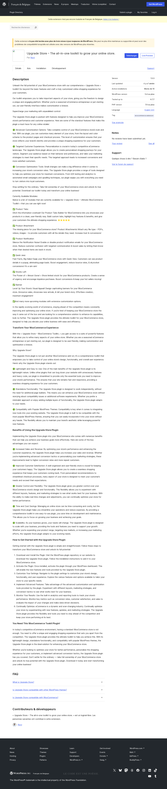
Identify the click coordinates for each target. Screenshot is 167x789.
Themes (43, 752)
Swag (103, 760)
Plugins (42, 756)
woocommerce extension (144, 116)
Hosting (13, 756)
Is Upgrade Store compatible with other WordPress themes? (40, 690)
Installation (41, 68)
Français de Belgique (41, 773)
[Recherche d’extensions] (35, 27)
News (12, 752)
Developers (74, 756)
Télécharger (131, 56)
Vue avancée (118, 122)
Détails (18, 68)
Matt (132, 752)
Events (102, 752)
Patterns (43, 760)
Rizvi (32, 57)
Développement (59, 68)
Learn (72, 748)
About (12, 748)
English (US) (149, 110)
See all (151, 143)
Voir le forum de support (123, 164)
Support (150, 68)
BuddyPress (136, 760)
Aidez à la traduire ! (111, 19)
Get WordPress (155, 4)
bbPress (134, 756)
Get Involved (105, 748)
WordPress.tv (76, 760)
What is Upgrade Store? (23, 682)
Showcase (44, 748)
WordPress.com (137, 748)
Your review (117, 143)
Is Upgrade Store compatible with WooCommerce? (35, 697)
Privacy (13, 760)
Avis (29, 68)
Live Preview (147, 56)
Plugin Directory (16, 12)
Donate (104, 756)
